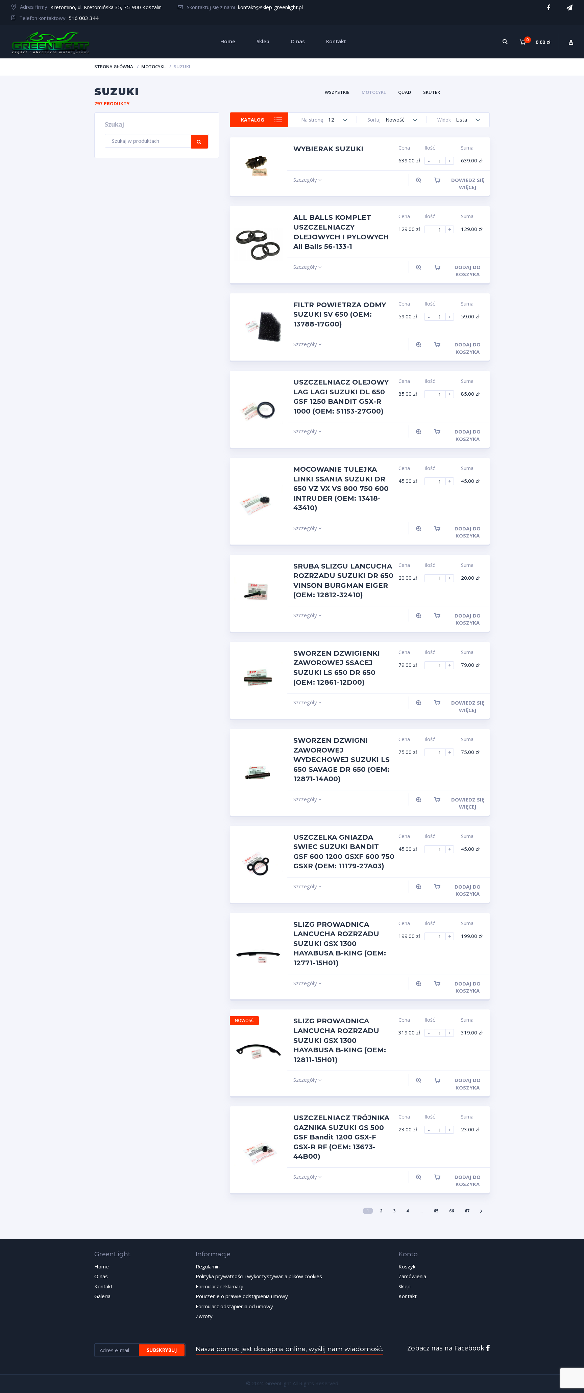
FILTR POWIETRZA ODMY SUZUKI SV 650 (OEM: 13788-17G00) (339, 314)
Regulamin (208, 1266)
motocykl (153, 66)
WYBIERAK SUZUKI (328, 149)
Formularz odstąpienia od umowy (234, 1306)
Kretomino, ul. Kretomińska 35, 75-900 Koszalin (106, 7)
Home (101, 1266)
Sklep (404, 1286)
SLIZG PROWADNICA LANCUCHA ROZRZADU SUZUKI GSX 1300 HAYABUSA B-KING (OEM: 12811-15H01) (339, 1040)
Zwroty (204, 1316)
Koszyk (406, 1266)
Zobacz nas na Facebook (446, 1347)
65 (436, 1211)
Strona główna (113, 66)
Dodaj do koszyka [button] (468, 271)
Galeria (102, 1296)
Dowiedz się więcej (467, 183)
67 (467, 1211)
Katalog (252, 119)
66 (451, 1211)
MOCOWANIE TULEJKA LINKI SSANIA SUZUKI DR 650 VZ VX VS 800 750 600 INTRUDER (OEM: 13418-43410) (341, 488)
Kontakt (103, 1286)
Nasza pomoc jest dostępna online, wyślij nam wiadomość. (289, 1349)
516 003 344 (84, 18)
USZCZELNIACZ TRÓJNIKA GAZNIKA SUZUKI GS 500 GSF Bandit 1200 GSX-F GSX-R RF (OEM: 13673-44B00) (341, 1137)
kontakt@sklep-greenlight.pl (270, 7)
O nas (101, 1276)
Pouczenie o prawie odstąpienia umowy (242, 1296)
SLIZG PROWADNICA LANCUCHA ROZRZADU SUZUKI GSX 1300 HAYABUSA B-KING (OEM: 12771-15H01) (339, 943)
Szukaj (199, 142)
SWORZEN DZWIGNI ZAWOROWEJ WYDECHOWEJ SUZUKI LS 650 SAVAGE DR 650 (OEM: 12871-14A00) (341, 759)
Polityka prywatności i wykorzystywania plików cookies (259, 1276)
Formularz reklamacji (219, 1286)
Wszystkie (337, 92)
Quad (404, 92)
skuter (431, 92)
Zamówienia (412, 1276)
